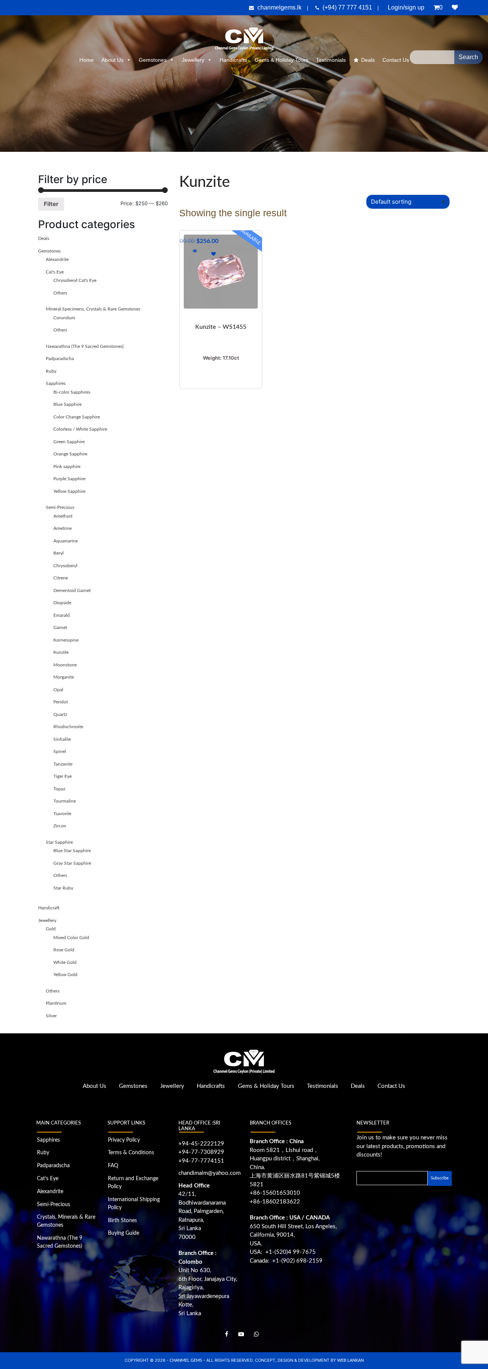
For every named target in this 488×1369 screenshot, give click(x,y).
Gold (51, 929)
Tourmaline (64, 801)
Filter (51, 204)
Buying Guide (123, 1233)
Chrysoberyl (65, 565)
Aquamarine (65, 541)
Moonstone (65, 665)
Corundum (64, 317)
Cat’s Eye (47, 1178)
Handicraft (48, 908)
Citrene (60, 578)
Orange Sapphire (70, 454)
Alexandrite (57, 259)
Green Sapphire (69, 441)
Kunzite (61, 652)
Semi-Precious (60, 507)
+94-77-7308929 (201, 1152)
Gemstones (153, 60)
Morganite (63, 677)
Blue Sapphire (67, 404)
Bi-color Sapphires (71, 392)
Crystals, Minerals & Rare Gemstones (66, 1221)
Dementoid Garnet (72, 590)
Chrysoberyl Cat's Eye (74, 280)
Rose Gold (63, 950)
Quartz (60, 714)
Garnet (60, 627)
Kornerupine (66, 640)
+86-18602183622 (275, 1202)
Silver (51, 1015)
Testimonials (331, 60)
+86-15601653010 (275, 1193)
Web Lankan (350, 1360)
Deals (368, 60)
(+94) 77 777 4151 (348, 7)
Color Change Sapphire (76, 417)
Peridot (60, 702)
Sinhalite (62, 739)
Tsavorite (62, 813)
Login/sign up (406, 7)
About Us (112, 60)
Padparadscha (60, 358)
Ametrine (62, 528)
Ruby (51, 371)
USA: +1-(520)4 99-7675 (283, 1252)
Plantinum (56, 1003)
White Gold (65, 962)
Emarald (61, 615)
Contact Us (391, 1086)
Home (86, 60)
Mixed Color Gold (71, 937)
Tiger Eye (62, 776)
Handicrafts (233, 60)
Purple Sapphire (69, 478)
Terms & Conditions (131, 1152)
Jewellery (193, 60)
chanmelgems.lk (279, 7)
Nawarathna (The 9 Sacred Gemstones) (85, 346)
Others (60, 293)
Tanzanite (62, 764)
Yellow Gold (65, 974)
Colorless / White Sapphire (80, 429)
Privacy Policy (124, 1140)
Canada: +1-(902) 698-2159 (286, 1261)
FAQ (113, 1165)
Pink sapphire (66, 466)
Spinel (59, 751)
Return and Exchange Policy (133, 1182)
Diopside (62, 602)
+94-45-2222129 (201, 1144)
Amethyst (62, 516)
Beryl (58, 553)
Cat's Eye (55, 272)
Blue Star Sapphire (72, 850)
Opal (58, 689)
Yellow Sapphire (69, 491)
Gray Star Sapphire (72, 863)
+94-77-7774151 (201, 1161)
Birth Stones (122, 1220)
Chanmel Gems (186, 1360)
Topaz (59, 789)
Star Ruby (63, 888)
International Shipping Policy (134, 1203)
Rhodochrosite (68, 726)
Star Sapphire (59, 842)
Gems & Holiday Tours (281, 60)
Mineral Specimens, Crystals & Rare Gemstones (93, 309)
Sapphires (56, 383)
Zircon (59, 826)
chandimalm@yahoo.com (209, 1173)
